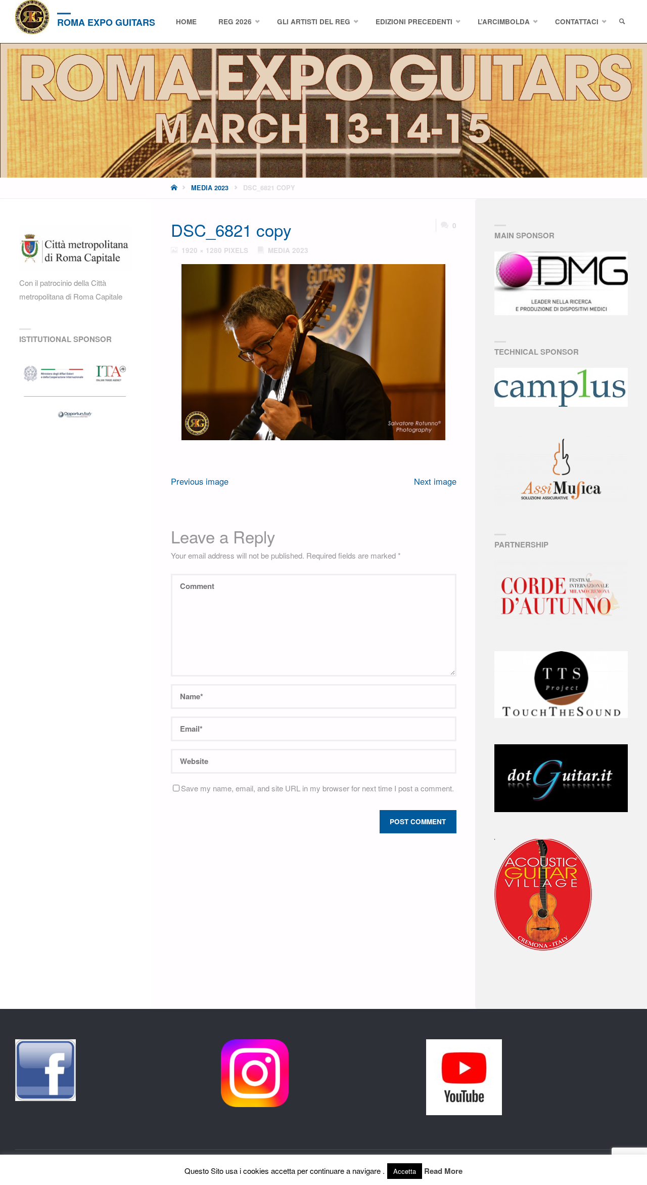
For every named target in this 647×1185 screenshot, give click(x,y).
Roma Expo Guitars (106, 22)
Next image (435, 481)
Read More (443, 1170)
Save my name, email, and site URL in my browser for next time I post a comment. (317, 788)
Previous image (199, 481)
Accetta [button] (404, 1171)
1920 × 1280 (202, 250)
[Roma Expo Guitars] (32, 17)
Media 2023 (209, 187)
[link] (622, 22)
